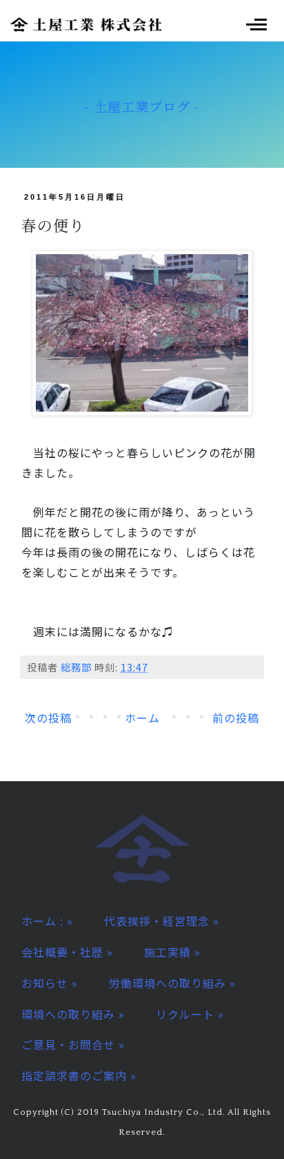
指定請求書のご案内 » (78, 1075)
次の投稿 (48, 717)
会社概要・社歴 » (67, 952)
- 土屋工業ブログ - (142, 106)
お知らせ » (49, 983)
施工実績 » (172, 952)
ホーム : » (47, 920)
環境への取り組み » (73, 1014)
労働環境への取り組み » (172, 983)
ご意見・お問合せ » (73, 1044)
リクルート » (190, 1014)
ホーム (142, 717)
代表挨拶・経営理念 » (161, 920)
